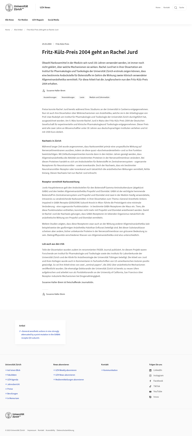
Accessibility (50, 430)
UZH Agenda (12, 379)
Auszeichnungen (50, 97)
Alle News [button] (9, 19)
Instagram (158, 375)
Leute (82, 97)
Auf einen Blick (13, 370)
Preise (10, 388)
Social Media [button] (53, 19)
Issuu (156, 396)
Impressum (31, 430)
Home (158, 7)
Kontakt (167, 7)
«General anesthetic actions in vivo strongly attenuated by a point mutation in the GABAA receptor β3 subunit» (40, 334)
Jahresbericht (13, 384)
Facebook (158, 381)
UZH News (45, 7)
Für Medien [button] (23, 19)
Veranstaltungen (68, 97)
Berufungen (12, 393)
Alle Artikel (18, 30)
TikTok (156, 386)
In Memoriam (13, 398)
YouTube (157, 391)
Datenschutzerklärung (65, 430)
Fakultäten (12, 375)
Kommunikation (110, 370)
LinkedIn (157, 370)
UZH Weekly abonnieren (66, 370)
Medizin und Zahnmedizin (99, 97)
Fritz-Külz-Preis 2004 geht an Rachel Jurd (42, 30)
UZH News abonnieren (65, 375)
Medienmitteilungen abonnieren (69, 379)
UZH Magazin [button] (38, 19)
